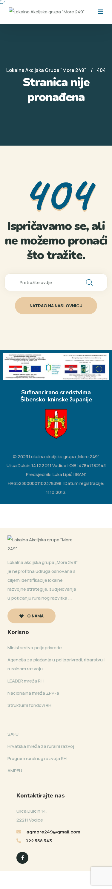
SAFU (13, 734)
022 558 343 (38, 841)
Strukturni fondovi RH (29, 705)
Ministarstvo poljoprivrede (34, 647)
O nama (35, 616)
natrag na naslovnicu (56, 305)
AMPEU (14, 770)
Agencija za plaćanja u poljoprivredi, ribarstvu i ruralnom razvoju (56, 664)
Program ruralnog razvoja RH (37, 758)
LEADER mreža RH (25, 681)
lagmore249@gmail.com (52, 832)
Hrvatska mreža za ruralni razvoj (40, 746)
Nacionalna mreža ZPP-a (33, 693)
